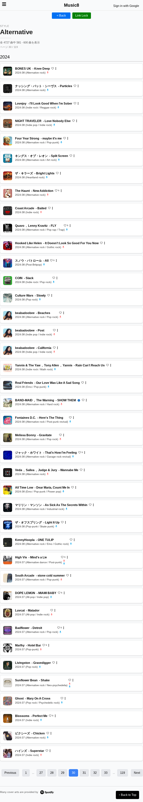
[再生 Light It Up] (7, 524)
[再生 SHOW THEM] (7, 402)
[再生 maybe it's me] (7, 140)
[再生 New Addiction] (7, 193)
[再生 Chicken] (7, 735)
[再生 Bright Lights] (7, 175)
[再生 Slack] (7, 280)
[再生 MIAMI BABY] (7, 595)
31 (84, 772)
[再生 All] (7, 263)
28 (52, 772)
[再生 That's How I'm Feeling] (7, 455)
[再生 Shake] (7, 682)
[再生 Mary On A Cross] (7, 701)
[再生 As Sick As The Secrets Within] (7, 507)
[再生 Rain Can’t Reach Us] (7, 367)
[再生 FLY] (7, 228)
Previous (10, 772)
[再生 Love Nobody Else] (7, 123)
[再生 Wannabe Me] (7, 472)
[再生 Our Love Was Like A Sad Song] (7, 385)
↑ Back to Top (127, 794)
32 (95, 772)
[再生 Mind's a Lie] (7, 559)
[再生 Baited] (7, 210)
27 (41, 772)
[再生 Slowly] (7, 298)
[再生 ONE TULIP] (7, 542)
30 (73, 772)
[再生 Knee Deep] (7, 71)
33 (105, 772)
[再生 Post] (7, 332)
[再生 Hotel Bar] (7, 647)
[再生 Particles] (7, 88)
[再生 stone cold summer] (7, 578)
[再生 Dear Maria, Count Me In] (7, 490)
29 (62, 772)
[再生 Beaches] (7, 315)
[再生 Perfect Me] (7, 718)
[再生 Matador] (7, 613)
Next (137, 772)
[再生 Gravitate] (7, 437)
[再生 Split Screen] (7, 158)
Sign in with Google (126, 5)
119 (122, 772)
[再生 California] (7, 350)
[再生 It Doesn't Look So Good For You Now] (7, 245)
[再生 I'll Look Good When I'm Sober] (7, 106)
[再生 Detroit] (7, 630)
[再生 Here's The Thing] (7, 420)
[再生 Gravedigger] (7, 665)
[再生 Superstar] (7, 753)
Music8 (71, 5)
